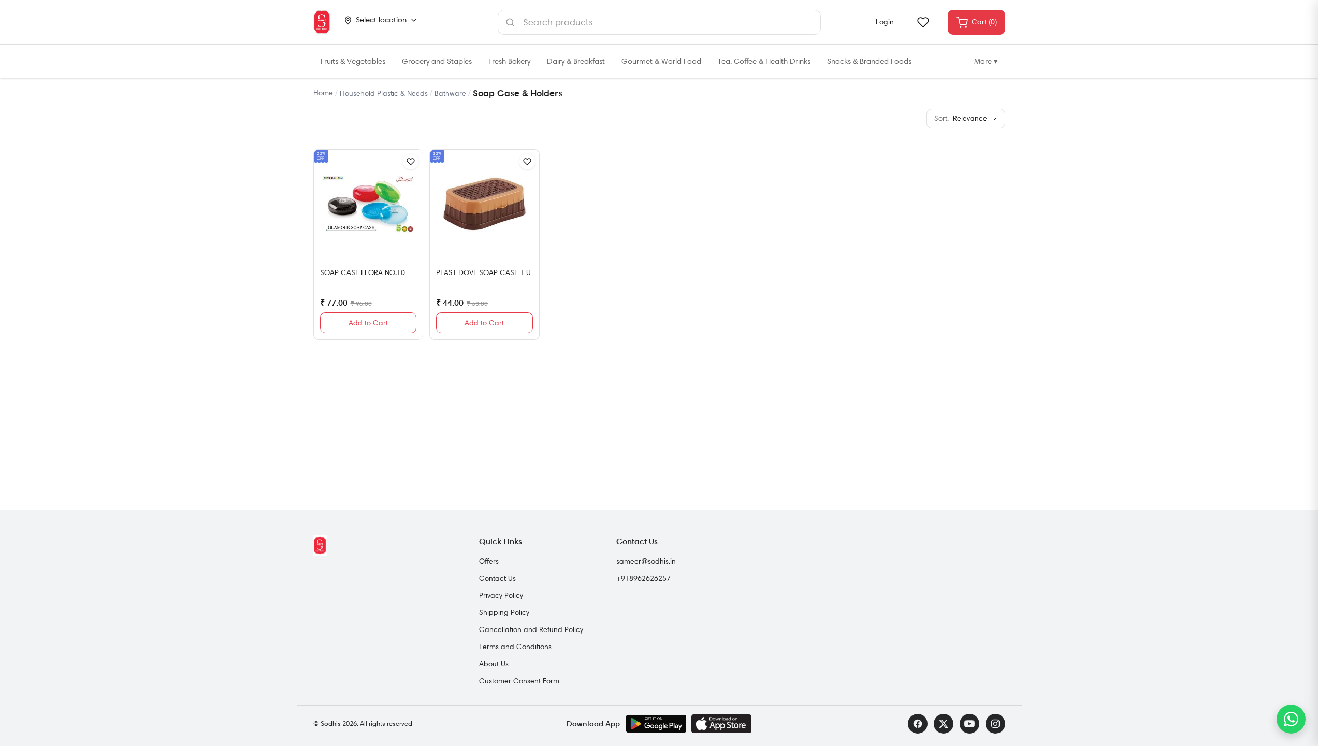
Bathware (450, 93)
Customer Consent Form (519, 680)
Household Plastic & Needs (384, 93)
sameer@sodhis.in (646, 561)
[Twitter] (943, 724)
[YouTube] (969, 724)
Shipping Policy (504, 612)
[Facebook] (918, 724)
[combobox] (659, 22)
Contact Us (497, 578)
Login (885, 21)
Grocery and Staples (437, 61)
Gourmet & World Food (661, 61)
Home (323, 92)
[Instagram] (995, 724)
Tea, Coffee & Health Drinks (764, 61)
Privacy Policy (501, 595)
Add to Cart (368, 322)
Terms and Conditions (515, 646)
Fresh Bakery (509, 61)
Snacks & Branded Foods (869, 61)
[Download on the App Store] (721, 724)
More (986, 61)
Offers (489, 561)
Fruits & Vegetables (353, 61)
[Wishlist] (923, 22)
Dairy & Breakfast (576, 61)
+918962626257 (643, 578)
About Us (494, 663)
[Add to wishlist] (410, 161)
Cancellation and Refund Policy (531, 629)
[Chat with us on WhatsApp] (1291, 719)
